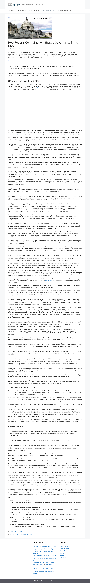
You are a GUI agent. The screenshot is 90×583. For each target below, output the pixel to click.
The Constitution (39, 87)
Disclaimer (62, 553)
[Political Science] (14, 4)
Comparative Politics (21, 10)
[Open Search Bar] (83, 11)
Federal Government (13, 134)
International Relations (34, 10)
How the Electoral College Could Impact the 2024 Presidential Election (44, 558)
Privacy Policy (63, 551)
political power (49, 280)
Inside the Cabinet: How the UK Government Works (21, 534)
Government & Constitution (48, 10)
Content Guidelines (65, 546)
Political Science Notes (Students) (65, 10)
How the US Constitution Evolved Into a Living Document (22, 532)
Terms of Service (64, 548)
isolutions (53, 580)
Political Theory (10, 10)
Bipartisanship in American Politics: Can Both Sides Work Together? (43, 571)
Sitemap (62, 555)
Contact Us (63, 557)
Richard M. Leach (19, 453)
